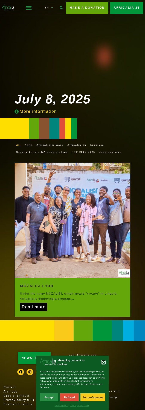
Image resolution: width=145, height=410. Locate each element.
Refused (69, 397)
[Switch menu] (29, 8)
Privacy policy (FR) (79, 405)
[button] (103, 362)
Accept (49, 397)
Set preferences (92, 397)
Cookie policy (61, 405)
